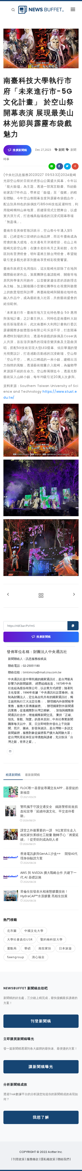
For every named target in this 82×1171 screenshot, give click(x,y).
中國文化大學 (34, 931)
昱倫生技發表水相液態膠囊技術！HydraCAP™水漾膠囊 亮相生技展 (44, 893)
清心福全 (38, 957)
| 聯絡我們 (63, 1159)
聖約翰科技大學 (51, 939)
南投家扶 (44, 948)
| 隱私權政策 (47, 1159)
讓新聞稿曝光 (41, 1066)
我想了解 (41, 1117)
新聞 (62, 150)
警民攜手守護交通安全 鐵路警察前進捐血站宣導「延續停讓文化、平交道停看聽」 (49, 811)
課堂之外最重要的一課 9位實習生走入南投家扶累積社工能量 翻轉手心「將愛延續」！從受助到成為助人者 (49, 835)
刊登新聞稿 (41, 1021)
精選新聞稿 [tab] (13, 775)
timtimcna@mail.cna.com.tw (42, 672)
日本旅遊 (65, 948)
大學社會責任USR (20, 939)
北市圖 (12, 931)
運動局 (12, 948)
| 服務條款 (32, 1159)
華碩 (27, 948)
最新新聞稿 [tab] (32, 775)
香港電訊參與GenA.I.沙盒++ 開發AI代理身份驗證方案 (48, 855)
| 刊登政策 (18, 1159)
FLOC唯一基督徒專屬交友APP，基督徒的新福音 (49, 790)
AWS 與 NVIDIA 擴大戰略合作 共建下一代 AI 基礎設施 (48, 874)
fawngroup (15, 957)
